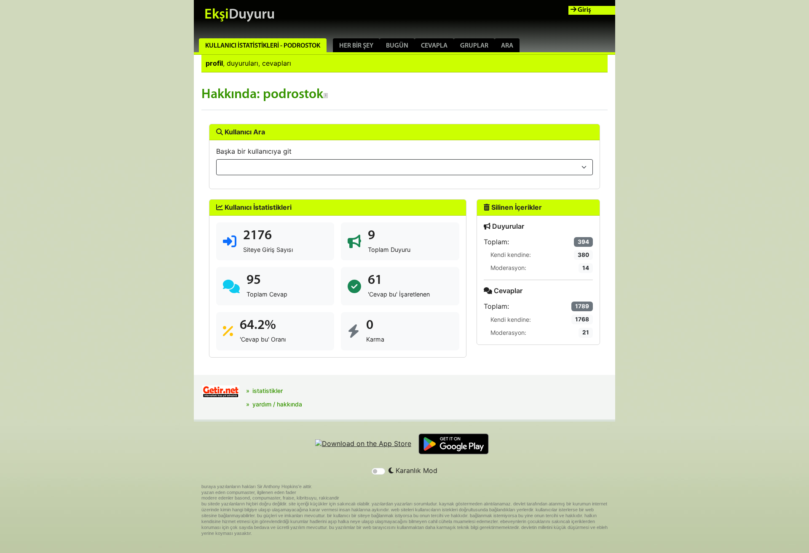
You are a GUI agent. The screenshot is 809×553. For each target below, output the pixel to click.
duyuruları (242, 63)
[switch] (378, 471)
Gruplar (474, 46)
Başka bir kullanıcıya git (254, 151)
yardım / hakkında (277, 404)
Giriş (583, 10)
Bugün (397, 46)
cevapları (276, 63)
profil (214, 63)
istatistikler (267, 390)
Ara (507, 46)
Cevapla (434, 46)
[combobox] (404, 167)
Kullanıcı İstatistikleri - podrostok (262, 46)
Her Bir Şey (356, 46)
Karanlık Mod (415, 470)
